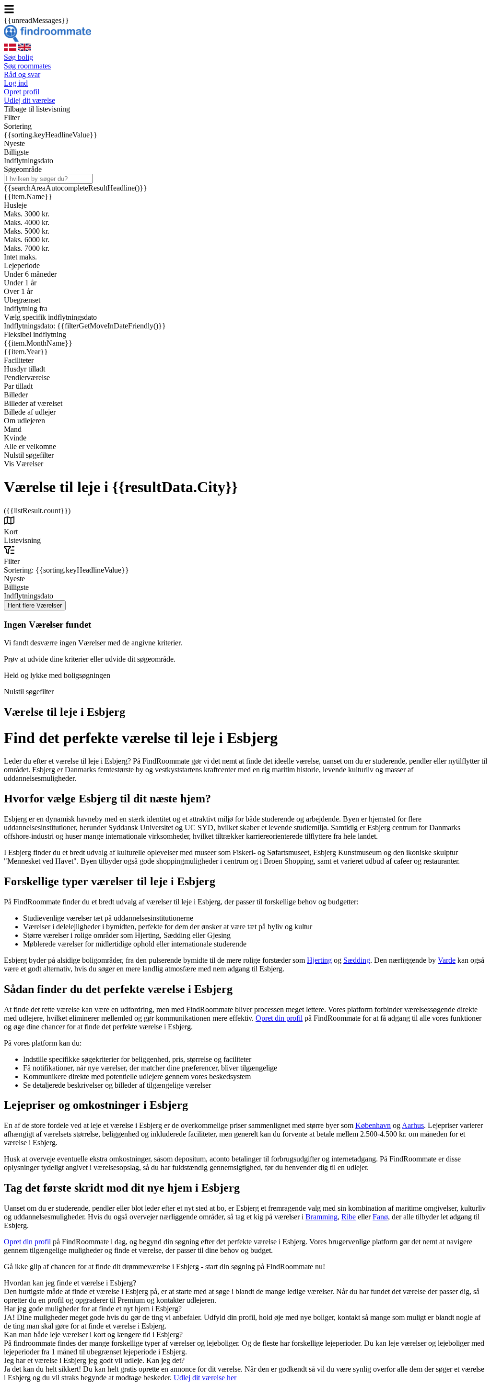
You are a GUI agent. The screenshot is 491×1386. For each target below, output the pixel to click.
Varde (447, 960)
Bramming (321, 1217)
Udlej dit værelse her (205, 1378)
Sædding (356, 960)
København (373, 1125)
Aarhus (413, 1125)
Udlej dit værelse (29, 100)
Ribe (348, 1217)
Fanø (380, 1217)
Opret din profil (279, 1018)
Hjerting (319, 960)
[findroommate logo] (47, 39)
